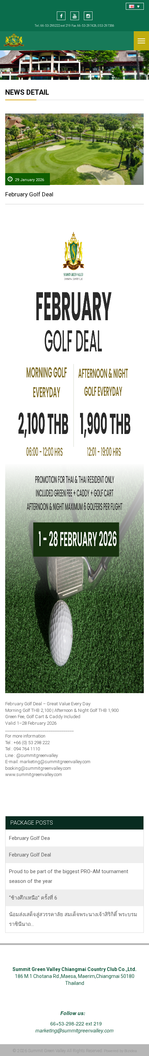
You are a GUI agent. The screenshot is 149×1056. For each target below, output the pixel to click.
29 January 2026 (29, 180)
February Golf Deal (29, 194)
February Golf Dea (29, 838)
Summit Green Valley (47, 1050)
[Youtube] (74, 15)
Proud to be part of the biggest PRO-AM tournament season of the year (68, 876)
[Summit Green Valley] (14, 40)
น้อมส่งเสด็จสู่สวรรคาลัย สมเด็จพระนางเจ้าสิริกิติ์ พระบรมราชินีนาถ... (73, 919)
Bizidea (130, 1051)
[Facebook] (61, 15)
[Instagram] (88, 15)
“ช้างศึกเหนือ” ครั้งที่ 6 (33, 898)
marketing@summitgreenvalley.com (74, 1030)
